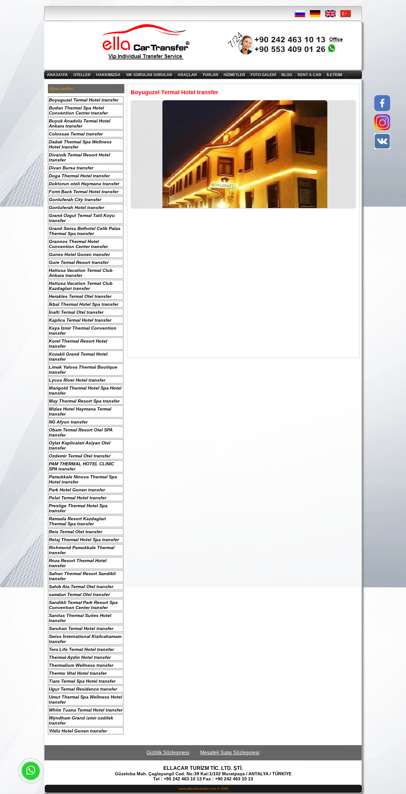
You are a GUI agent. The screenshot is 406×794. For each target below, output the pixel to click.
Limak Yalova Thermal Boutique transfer (83, 369)
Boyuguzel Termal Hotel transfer (83, 99)
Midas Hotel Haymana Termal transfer (80, 411)
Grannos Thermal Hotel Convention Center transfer (78, 244)
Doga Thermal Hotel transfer (79, 175)
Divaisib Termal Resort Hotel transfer (79, 157)
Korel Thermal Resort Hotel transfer (78, 343)
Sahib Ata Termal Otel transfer (81, 586)
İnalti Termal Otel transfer (76, 312)
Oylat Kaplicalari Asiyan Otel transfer (79, 445)
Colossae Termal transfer (76, 133)
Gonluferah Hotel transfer (76, 207)
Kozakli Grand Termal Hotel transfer (78, 356)
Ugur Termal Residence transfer (83, 689)
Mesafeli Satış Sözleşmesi (229, 752)
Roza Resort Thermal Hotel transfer (78, 563)
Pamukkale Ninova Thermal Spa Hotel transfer (83, 479)
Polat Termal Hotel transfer (77, 497)
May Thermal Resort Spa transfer (84, 401)
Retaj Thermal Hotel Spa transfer (84, 539)
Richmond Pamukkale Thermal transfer (82, 550)
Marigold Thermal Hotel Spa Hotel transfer (85, 390)
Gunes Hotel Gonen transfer (79, 254)
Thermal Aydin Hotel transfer (80, 657)
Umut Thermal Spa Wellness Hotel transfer (85, 699)
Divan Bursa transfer (71, 167)
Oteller (82, 75)
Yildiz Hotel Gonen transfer (78, 730)
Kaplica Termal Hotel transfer (80, 320)
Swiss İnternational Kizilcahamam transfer (85, 639)
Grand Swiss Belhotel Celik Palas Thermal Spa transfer (85, 231)
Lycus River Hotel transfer (77, 380)
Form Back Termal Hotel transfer (83, 191)
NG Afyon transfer (68, 421)
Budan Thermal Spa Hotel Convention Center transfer (78, 110)
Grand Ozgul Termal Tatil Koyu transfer (82, 218)
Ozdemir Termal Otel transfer (79, 455)
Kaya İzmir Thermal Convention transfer (82, 330)
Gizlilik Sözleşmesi (168, 752)
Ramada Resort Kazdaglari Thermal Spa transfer (77, 521)
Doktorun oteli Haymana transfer (84, 183)
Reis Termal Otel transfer (75, 531)
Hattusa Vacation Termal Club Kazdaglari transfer (81, 286)
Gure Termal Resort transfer (78, 262)
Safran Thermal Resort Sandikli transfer (82, 576)
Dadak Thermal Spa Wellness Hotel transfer (80, 144)
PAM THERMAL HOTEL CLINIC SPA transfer (81, 466)
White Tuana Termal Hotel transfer (85, 709)
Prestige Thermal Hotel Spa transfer (78, 508)
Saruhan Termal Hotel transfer (81, 628)
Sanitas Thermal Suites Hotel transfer (80, 618)
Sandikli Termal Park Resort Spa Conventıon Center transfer (83, 605)
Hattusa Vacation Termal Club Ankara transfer (81, 273)
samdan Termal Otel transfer (79, 594)
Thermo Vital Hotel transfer (78, 673)
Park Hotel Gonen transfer (77, 489)
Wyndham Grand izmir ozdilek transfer (81, 720)
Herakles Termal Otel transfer (80, 296)
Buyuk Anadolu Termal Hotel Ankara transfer (79, 123)
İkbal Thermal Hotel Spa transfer (83, 304)
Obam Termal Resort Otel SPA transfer (81, 432)
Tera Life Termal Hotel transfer (81, 649)
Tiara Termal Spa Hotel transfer (82, 681)
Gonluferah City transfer (75, 199)
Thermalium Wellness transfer (81, 665)
